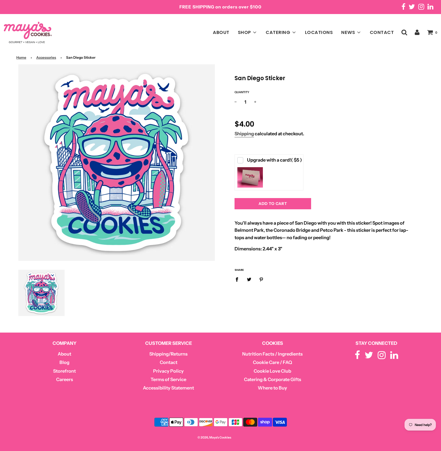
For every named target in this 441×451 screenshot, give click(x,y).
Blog (64, 362)
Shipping (244, 134)
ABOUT (221, 32)
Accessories (46, 57)
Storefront (64, 371)
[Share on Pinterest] (261, 279)
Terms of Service (168, 379)
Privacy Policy (168, 371)
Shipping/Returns (168, 354)
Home (21, 57)
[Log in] (417, 32)
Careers (64, 379)
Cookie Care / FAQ (272, 362)
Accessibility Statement (168, 388)
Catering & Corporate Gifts (272, 379)
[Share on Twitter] (249, 279)
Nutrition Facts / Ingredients (272, 354)
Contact (168, 362)
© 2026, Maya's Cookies (214, 437)
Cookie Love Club (272, 371)
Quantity (242, 92)
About (64, 354)
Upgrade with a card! (274, 160)
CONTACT (382, 32)
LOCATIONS (319, 32)
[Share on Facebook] (239, 279)
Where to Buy (272, 388)
